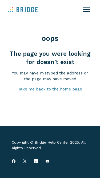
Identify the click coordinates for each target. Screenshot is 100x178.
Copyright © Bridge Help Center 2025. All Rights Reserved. (49, 145)
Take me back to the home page (50, 89)
